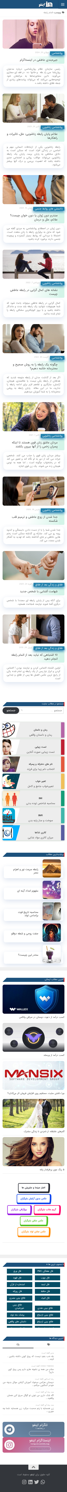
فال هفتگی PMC (45, 1271)
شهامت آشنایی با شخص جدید (39, 591)
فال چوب (45, 1278)
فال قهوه (17, 1278)
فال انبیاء (45, 1298)
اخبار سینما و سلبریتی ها (33, 1187)
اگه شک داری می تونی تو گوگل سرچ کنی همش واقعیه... (30, 1397)
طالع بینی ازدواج (45, 1315)
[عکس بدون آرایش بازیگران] (34, 1202)
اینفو (32, 1474)
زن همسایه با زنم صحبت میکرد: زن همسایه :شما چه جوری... (28, 1410)
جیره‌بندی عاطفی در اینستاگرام (39, 60)
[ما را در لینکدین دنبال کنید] (30, 1482)
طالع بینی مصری (17, 1298)
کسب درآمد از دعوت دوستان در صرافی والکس (41, 1017)
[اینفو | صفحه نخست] (42, 4)
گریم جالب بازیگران (47, 1209)
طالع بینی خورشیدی (18, 1306)
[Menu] (62, 4)
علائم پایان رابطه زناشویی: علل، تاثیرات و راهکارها (32, 136)
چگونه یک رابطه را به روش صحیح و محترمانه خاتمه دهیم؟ (35, 366)
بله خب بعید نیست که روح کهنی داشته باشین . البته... (30, 1358)
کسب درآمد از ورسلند (53, 1055)
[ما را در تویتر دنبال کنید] (36, 1482)
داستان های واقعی (17, 1321)
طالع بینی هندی (45, 1308)
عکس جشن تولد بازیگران (33, 1231)
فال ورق (17, 1271)
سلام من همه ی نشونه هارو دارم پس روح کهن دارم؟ (31, 1371)
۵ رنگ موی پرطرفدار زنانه (52, 1169)
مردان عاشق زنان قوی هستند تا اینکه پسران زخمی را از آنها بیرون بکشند (35, 444)
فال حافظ (45, 1291)
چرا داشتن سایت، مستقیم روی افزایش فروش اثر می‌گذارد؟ (35, 1093)
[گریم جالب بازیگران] (47, 1213)
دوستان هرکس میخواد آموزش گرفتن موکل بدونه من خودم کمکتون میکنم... (28, 1384)
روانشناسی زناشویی (52, 127)
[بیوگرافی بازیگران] (19, 1213)
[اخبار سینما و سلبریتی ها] (33, 1191)
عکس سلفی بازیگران (33, 1220)
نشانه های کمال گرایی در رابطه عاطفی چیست (34, 292)
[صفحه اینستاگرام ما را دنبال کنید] (24, 1482)
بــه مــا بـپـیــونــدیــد (40, 1433)
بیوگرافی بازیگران (19, 1209)
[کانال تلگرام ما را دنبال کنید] (42, 1482)
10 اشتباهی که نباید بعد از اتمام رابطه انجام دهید (34, 657)
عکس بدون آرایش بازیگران (33, 1198)
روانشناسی (57, 53)
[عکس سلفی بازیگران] (33, 1224)
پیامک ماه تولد (17, 1315)
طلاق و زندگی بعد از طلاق (49, 585)
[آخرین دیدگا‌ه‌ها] (18, 1345)
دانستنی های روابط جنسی (49, 209)
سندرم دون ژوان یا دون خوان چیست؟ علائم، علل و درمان (34, 217)
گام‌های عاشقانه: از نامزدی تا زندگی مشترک (44, 1131)
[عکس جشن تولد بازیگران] (33, 1235)
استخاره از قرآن (17, 1284)
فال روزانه (17, 1291)
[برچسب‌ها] (49, 1345)
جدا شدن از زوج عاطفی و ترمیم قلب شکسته (35, 519)
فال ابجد (45, 1284)
